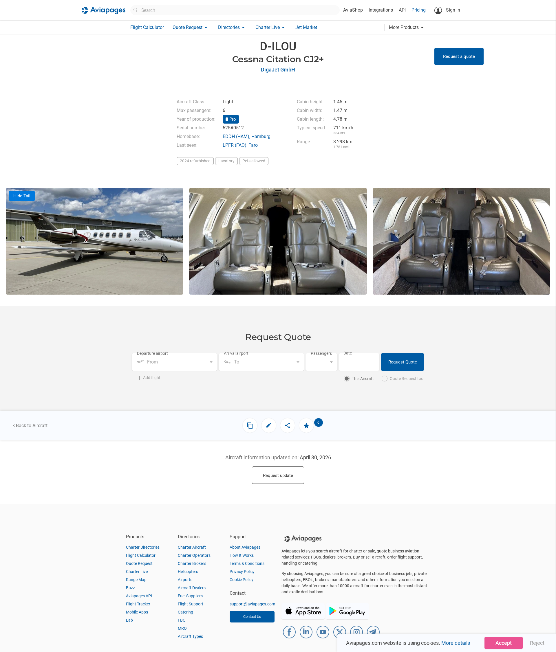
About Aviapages (245, 547)
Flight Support (190, 604)
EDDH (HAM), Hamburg (246, 136)
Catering (185, 612)
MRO (182, 628)
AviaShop (353, 10)
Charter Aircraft (192, 547)
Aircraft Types (190, 636)
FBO (182, 620)
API (402, 10)
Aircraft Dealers (192, 587)
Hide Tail (21, 196)
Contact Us (252, 616)
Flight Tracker (138, 604)
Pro (232, 119)
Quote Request (139, 563)
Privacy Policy (242, 571)
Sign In (452, 10)
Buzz (130, 587)
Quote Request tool (407, 378)
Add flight (151, 377)
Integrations (381, 10)
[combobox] (174, 362)
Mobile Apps (137, 612)
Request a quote (459, 56)
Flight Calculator (147, 27)
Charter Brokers (192, 563)
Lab (129, 620)
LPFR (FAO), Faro (240, 145)
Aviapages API (139, 596)
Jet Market (306, 27)
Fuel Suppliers (190, 596)
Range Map (136, 579)
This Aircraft (363, 378)
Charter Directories (143, 547)
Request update (278, 475)
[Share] (287, 425)
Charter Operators (194, 555)
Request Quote (402, 362)
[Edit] (268, 425)
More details (455, 643)
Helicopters (188, 571)
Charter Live (137, 571)
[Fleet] (250, 425)
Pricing (418, 10)
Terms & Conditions (247, 563)
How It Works (242, 555)
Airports (185, 579)
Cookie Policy (241, 579)
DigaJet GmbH (278, 70)
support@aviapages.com (252, 604)
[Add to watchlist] (306, 425)
